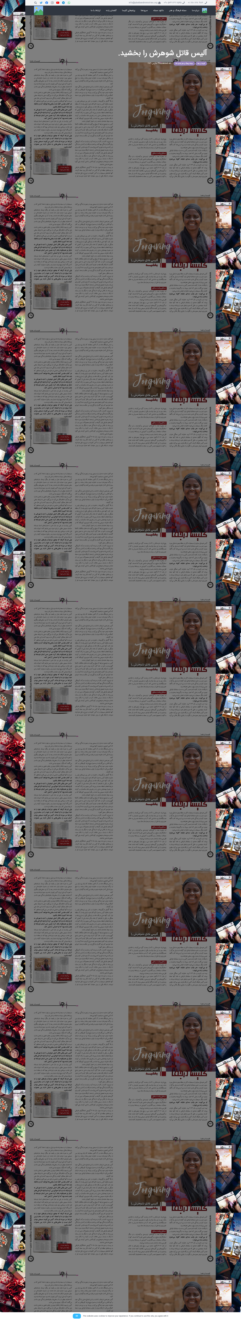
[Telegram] (63, 3)
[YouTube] (58, 3)
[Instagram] (52, 3)
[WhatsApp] (69, 3)
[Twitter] (41, 3)
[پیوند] (204, 10)
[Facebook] (47, 3)
